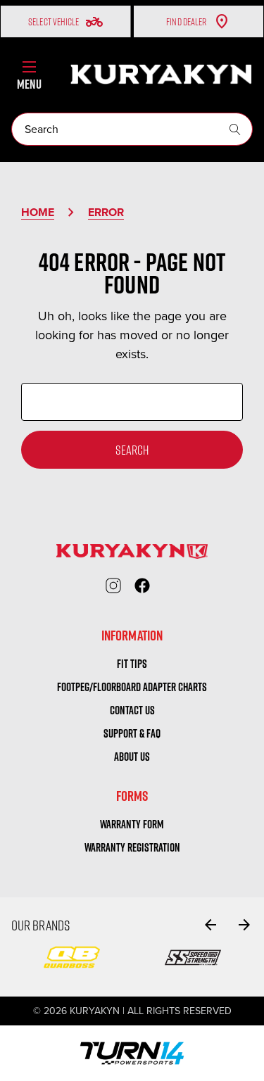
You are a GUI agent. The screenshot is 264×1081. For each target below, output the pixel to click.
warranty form (132, 824)
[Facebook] (142, 585)
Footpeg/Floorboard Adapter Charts (132, 687)
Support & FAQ (132, 733)
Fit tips (132, 663)
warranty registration (132, 847)
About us (132, 756)
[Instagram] (113, 585)
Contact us (132, 710)
